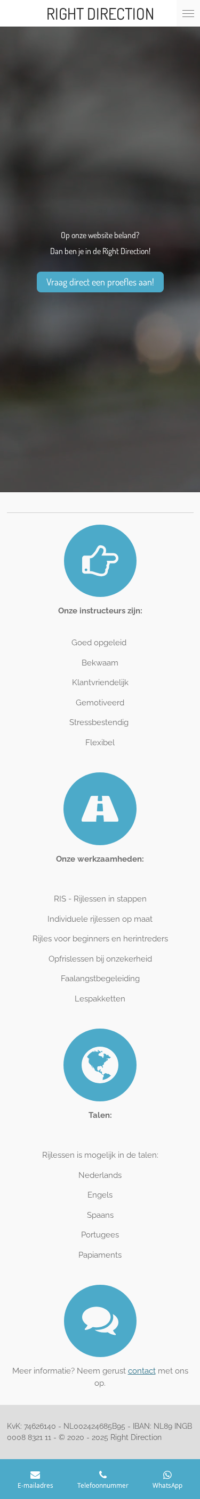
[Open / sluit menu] (188, 13)
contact (142, 1371)
